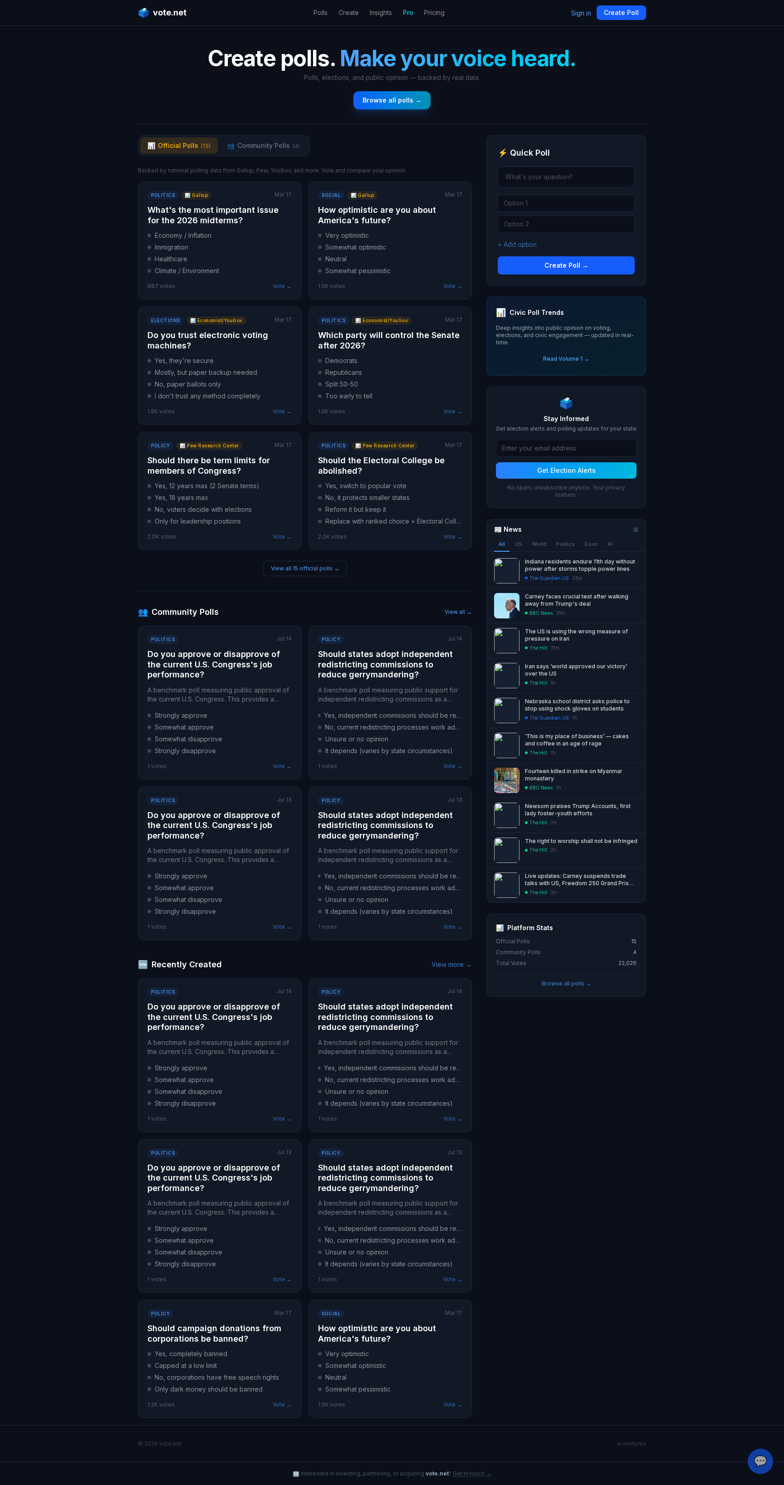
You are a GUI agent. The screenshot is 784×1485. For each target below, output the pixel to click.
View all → (458, 611)
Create (348, 12)
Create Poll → (566, 265)
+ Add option (517, 244)
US (518, 544)
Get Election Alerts (566, 470)
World (539, 544)
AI (610, 544)
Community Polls (263, 145)
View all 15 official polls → (305, 568)
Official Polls (179, 145)
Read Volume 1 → (566, 358)
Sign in (581, 13)
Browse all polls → (392, 100)
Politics (565, 544)
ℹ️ (635, 529)
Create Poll (621, 12)
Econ (591, 544)
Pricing (434, 12)
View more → (451, 964)
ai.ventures (631, 1443)
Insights (381, 12)
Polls (321, 12)
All (502, 544)
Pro (408, 12)
